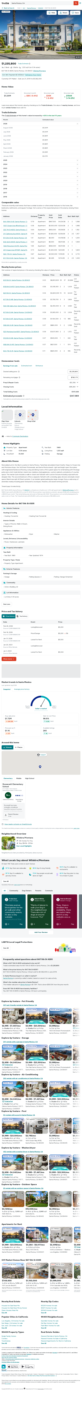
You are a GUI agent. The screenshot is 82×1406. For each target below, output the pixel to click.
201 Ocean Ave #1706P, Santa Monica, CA (18, 250)
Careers (35, 1374)
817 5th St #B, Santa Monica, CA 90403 (17, 299)
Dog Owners (27, 891)
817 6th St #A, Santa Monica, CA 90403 (17, 312)
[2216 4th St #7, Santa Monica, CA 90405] (37, 1271)
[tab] (8, 616)
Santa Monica (31, 8)
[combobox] (44, 3)
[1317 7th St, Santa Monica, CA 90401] (13, 1052)
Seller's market (41, 709)
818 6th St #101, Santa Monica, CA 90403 (18, 287)
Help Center (41, 1389)
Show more (7, 659)
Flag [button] (21, 924)
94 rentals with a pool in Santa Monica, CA (19, 1115)
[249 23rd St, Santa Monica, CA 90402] (37, 1199)
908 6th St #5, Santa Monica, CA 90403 (17, 325)
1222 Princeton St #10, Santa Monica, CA (18, 246)
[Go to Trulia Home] (5, 3)
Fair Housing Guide (27, 1374)
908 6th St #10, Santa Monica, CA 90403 (18, 344)
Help (76, 1374)
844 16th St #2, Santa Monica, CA (15, 222)
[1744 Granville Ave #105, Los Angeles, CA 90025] (61, 1271)
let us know (8, 1383)
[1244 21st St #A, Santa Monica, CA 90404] (60, 1199)
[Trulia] (4, 1367)
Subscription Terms (68, 1374)
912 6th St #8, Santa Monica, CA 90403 (17, 338)
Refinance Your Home (33, 75)
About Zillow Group (16, 1374)
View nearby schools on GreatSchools (18, 824)
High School (29, 778)
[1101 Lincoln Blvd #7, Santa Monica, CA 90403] (13, 1271)
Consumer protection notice (32, 1359)
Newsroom (41, 1374)
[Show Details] (77, 124)
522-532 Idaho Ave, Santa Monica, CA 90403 (19, 306)
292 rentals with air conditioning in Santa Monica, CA (23, 1078)
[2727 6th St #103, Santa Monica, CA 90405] (60, 1126)
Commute (49, 891)
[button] (76, 3)
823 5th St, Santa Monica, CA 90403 (16, 293)
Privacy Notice (5, 1375)
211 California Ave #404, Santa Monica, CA (18, 234)
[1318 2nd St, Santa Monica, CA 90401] (13, 1016)
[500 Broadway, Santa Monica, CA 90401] (37, 1016)
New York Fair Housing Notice (9, 1357)
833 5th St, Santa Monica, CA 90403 (16, 280)
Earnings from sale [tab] (10, 366)
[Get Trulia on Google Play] (27, 1367)
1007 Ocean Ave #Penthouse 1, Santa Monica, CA (21, 226)
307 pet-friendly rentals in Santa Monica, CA (20, 1005)
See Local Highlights (24, 846)
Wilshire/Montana (39, 71)
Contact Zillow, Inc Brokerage (10, 1362)
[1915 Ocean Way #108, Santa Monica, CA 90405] (37, 1126)
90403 (40, 8)
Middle (18, 778)
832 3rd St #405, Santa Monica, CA (16, 242)
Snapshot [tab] (6, 689)
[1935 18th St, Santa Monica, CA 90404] (13, 1199)
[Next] (78, 1021)
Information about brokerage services (14, 1359)
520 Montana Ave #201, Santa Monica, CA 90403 (21, 332)
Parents (38, 891)
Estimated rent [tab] (26, 366)
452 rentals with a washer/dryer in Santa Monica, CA (23, 1152)
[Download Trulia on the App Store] (13, 1367)
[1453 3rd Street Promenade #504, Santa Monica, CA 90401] (60, 1016)
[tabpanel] (41, 385)
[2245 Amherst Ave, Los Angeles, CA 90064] (61, 1235)
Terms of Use (59, 1374)
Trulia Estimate (10, 116)
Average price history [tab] (21, 689)
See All (6, 881)
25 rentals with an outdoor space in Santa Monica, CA (23, 1188)
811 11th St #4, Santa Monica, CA (15, 258)
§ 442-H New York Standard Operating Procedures (15, 1356)
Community (13, 891)
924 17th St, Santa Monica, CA (14, 254)
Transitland (26, 1347)
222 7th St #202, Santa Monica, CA (15, 230)
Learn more (76, 828)
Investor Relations (49, 1374)
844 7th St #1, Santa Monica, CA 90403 (17, 351)
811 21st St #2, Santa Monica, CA (15, 238)
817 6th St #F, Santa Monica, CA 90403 (17, 319)
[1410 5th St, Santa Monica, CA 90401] (37, 1235)
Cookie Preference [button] (22, 1375)
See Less (7, 604)
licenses (54, 1352)
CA (24, 8)
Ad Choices (13, 1375)
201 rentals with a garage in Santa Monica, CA (20, 1042)
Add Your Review (41, 932)
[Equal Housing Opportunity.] (24, 1389)
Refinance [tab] (39, 366)
